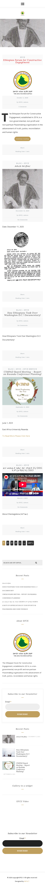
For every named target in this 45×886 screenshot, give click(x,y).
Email (8, 701)
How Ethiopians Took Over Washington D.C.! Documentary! (22, 314)
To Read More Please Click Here (16, 436)
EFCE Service (30, 369)
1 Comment (23, 107)
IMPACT (26, 881)
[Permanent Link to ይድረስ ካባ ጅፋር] (8, 742)
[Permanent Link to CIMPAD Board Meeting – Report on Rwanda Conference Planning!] (8, 769)
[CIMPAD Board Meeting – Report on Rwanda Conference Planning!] (22, 391)
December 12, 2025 (22, 211)
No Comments (23, 220)
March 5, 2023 (22, 498)
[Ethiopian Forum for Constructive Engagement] (22, 81)
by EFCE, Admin (22, 102)
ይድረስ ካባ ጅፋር (22, 166)
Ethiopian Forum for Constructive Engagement (22, 61)
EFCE (22, 57)
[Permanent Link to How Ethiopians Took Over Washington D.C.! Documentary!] (8, 756)
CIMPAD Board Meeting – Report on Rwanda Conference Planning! (22, 373)
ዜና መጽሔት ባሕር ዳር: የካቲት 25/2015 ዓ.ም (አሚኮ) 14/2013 (22, 469)
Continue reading (22, 139)
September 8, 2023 (22, 407)
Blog (19, 163)
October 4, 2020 (22, 98)
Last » (30, 543)
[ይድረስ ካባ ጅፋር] (22, 189)
